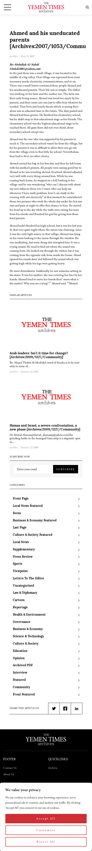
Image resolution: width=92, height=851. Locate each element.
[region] (46, 817)
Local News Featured (28, 506)
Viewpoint (20, 571)
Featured (19, 680)
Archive (52, 768)
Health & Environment (29, 614)
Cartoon (19, 600)
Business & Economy (28, 629)
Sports (17, 564)
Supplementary (24, 549)
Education (20, 651)
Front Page (21, 498)
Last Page (20, 527)
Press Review (23, 557)
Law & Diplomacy (25, 593)
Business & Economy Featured (34, 520)
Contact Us (9, 768)
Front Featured (24, 694)
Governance (21, 622)
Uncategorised (23, 586)
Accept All (46, 818)
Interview (20, 672)
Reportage (20, 607)
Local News (21, 542)
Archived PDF (23, 665)
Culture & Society (26, 643)
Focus (17, 513)
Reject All (46, 842)
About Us (8, 774)
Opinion (19, 658)
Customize (46, 830)
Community (21, 687)
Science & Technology (28, 636)
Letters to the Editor (28, 578)
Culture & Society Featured (32, 535)
